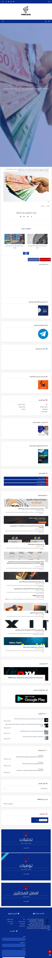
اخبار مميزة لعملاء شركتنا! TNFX (36, 544)
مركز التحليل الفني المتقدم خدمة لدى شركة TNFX (31, 508)
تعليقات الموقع (44, 259)
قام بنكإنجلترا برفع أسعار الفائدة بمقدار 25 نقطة (31, 581)
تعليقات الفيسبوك (33, 259)
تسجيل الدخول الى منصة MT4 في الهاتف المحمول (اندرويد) (29, 588)
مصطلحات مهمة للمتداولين (37, 612)
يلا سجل (25, 848)
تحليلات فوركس (21, 404)
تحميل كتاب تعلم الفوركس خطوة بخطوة (33, 647)
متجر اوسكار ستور (41, 484)
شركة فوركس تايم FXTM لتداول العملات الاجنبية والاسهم (29, 630)
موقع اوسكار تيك (41, 481)
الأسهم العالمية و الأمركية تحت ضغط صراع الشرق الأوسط (31, 731)
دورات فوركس (22, 406)
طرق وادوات (44, 409)
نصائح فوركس (44, 411)
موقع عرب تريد (41, 478)
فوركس (23, 409)
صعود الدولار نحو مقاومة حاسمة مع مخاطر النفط (33, 736)
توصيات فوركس (43, 406)
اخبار (46, 404)
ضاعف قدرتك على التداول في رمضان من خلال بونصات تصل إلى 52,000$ (25, 677)
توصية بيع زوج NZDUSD (38, 595)
